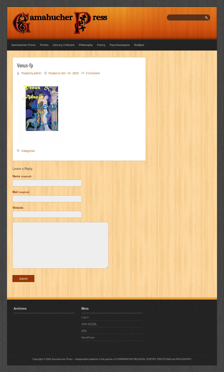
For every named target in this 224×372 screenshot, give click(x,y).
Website (17, 207)
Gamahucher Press (23, 45)
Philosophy (86, 45)
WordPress (87, 337)
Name (21, 176)
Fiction (44, 45)
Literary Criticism (64, 45)
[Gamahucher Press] (60, 30)
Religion (139, 45)
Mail (20, 192)
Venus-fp (25, 65)
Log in (85, 317)
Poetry (101, 45)
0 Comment (93, 73)
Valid (89, 324)
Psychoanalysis (120, 45)
